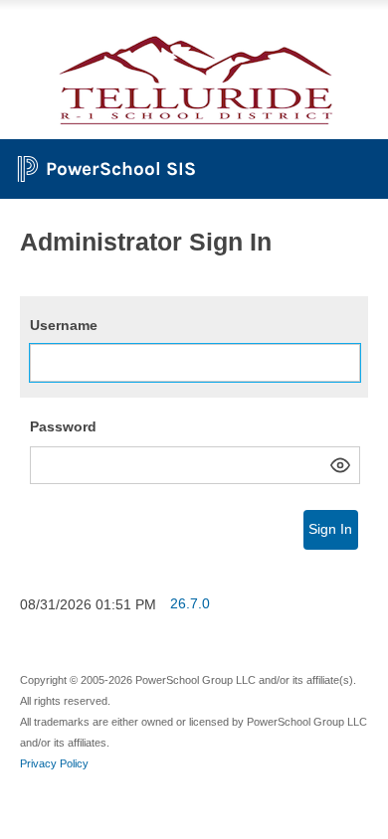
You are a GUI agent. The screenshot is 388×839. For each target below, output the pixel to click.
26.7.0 (190, 603)
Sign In (330, 529)
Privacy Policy (54, 763)
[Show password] (340, 465)
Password (63, 426)
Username (63, 325)
